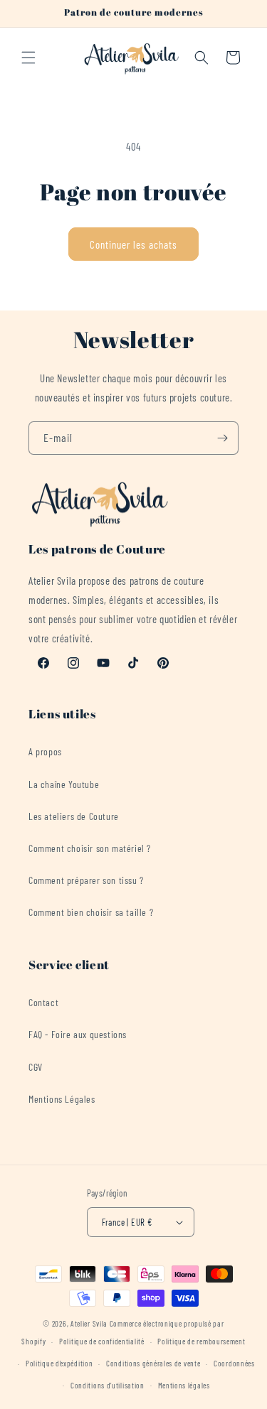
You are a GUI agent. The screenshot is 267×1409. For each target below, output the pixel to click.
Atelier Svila (89, 1323)
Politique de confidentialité (102, 1341)
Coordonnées (234, 1363)
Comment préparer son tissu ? (86, 880)
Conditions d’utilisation (107, 1385)
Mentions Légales (61, 1099)
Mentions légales (184, 1385)
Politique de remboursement (201, 1341)
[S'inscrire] (222, 438)
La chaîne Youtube (63, 784)
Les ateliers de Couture (73, 816)
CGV (35, 1067)
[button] (28, 57)
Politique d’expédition (59, 1363)
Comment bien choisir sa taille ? (90, 912)
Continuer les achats (133, 244)
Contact (43, 1002)
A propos (45, 751)
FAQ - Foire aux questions (77, 1034)
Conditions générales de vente (153, 1363)
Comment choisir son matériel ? (89, 848)
